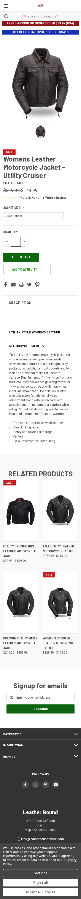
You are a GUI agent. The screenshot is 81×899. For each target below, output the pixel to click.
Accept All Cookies (40, 892)
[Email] (13, 285)
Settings (40, 873)
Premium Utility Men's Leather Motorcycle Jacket (20, 643)
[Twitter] (29, 285)
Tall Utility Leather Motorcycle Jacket (58, 548)
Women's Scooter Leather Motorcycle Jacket (59, 643)
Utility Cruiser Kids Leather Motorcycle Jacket (19, 551)
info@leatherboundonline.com (42, 839)
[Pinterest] (37, 285)
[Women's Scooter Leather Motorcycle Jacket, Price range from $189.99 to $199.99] (60, 603)
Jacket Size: (12, 207)
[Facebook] (5, 285)
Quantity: (10, 232)
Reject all (40, 882)
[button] (54, 198)
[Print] (21, 285)
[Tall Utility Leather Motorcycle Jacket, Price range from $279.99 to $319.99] (60, 511)
